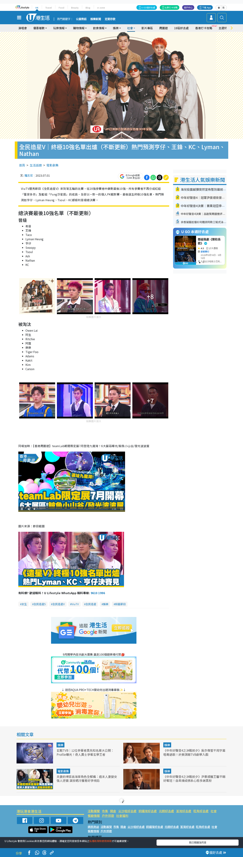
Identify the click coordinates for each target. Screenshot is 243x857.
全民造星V (58, 604)
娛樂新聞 (95, 19)
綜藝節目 (120, 604)
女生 (24, 604)
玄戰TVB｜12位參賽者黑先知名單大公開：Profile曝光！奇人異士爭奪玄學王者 (85, 752)
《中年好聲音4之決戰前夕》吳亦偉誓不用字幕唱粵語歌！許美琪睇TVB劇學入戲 (194, 752)
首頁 (22, 165)
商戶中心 (188, 7)
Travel (48, 7)
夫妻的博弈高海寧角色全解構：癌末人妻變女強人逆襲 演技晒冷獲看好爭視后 (87, 778)
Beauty (75, 7)
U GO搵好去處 (148, 7)
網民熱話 (93, 827)
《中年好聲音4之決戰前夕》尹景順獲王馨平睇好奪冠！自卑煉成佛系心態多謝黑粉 (194, 778)
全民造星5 (40, 604)
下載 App (206, 7)
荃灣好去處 (183, 811)
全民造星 (91, 604)
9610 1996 (98, 593)
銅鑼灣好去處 (148, 811)
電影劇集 (52, 165)
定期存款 (110, 19)
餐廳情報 (94, 815)
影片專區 (147, 28)
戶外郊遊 (108, 815)
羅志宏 (28, 175)
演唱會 (22, 28)
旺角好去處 (200, 811)
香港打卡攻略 (203, 28)
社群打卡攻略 (171, 7)
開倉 (113, 811)
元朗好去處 (166, 811)
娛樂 (105, 604)
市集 (105, 811)
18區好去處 (181, 28)
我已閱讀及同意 (197, 842)
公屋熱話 (81, 19)
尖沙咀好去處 (127, 811)
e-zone (101, 7)
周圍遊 (163, 28)
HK (36, 7)
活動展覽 (94, 811)
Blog (88, 7)
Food (61, 7)
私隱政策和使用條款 (100, 841)
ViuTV (75, 604)
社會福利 (122, 815)
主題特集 (224, 28)
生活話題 (36, 165)
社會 (214, 811)
